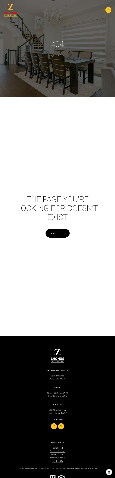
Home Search (57, 447)
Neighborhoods (58, 454)
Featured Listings (57, 451)
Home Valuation (57, 457)
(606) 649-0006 (59, 396)
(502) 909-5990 (60, 393)
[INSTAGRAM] (61, 426)
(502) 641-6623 (57, 378)
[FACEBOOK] (54, 426)
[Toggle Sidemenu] (108, 10)
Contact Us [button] (57, 461)
